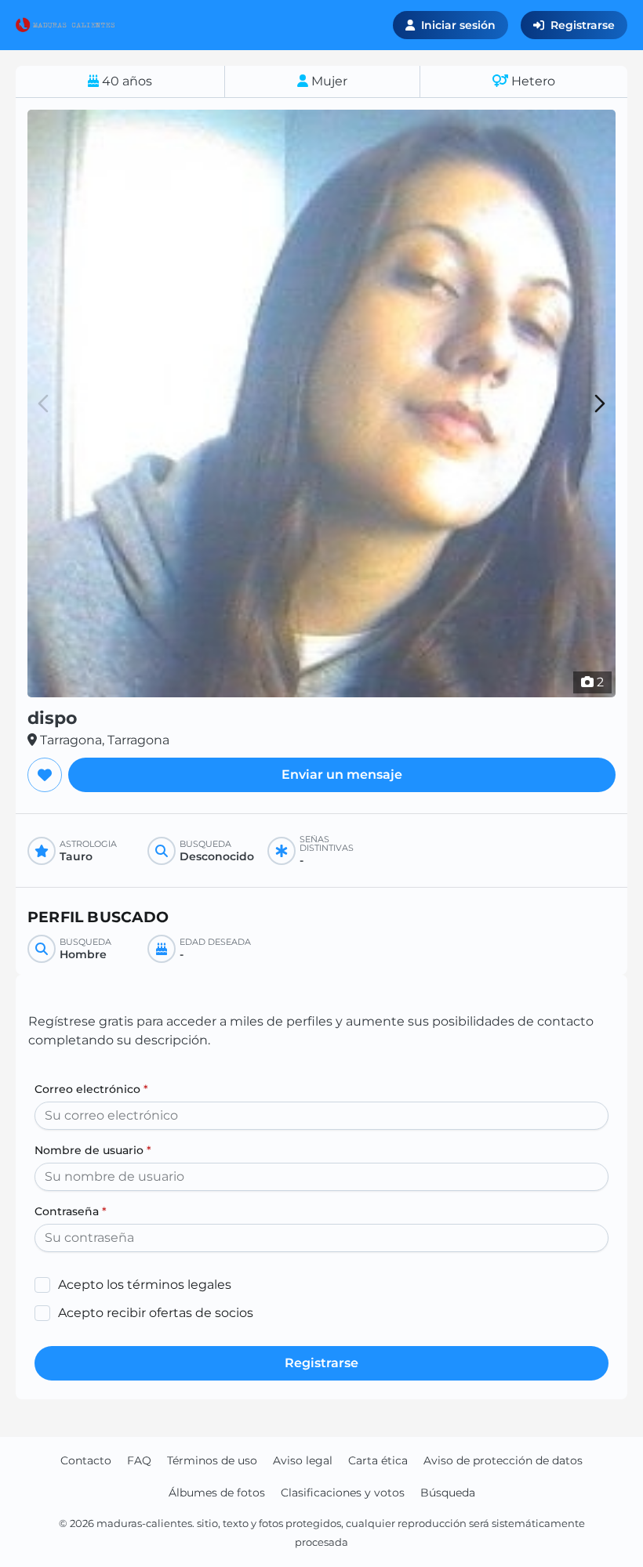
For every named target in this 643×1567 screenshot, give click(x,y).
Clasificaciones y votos (343, 1493)
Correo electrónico (91, 1089)
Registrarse (582, 25)
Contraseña (71, 1211)
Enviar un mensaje (342, 774)
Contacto (85, 1460)
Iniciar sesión (458, 25)
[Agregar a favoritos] (44, 775)
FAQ (139, 1460)
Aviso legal (302, 1460)
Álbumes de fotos (217, 1493)
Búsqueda (447, 1493)
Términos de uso (212, 1460)
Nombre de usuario (93, 1150)
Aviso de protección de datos (503, 1460)
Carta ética (378, 1460)
